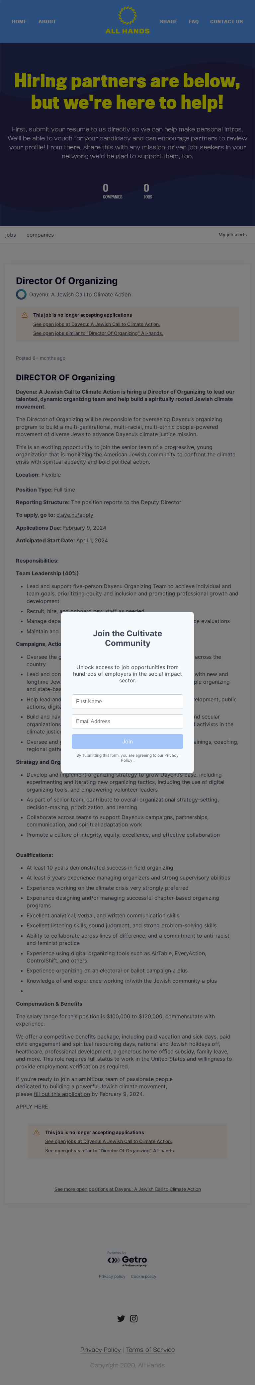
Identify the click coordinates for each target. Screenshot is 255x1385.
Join (127, 741)
